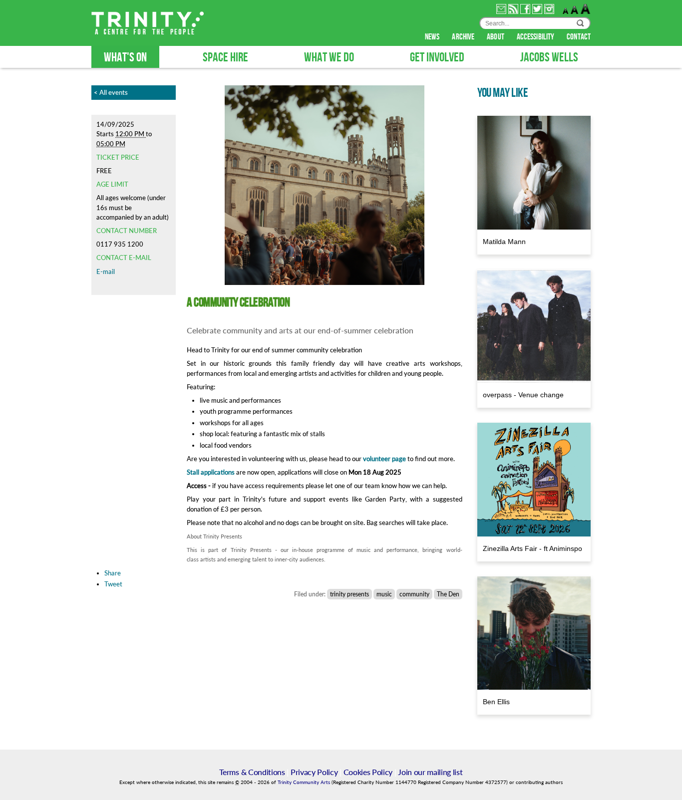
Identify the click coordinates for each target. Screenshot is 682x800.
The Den (448, 594)
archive (464, 37)
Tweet (113, 584)
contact (579, 37)
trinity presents (349, 594)
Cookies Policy (368, 772)
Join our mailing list (430, 772)
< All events (111, 92)
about (496, 37)
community (414, 594)
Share (112, 573)
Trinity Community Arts (305, 782)
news (433, 37)
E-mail (105, 271)
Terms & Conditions (252, 772)
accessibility (536, 37)
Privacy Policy (314, 772)
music (384, 594)
